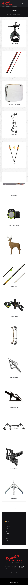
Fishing (7, 533)
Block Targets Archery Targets (14, 104)
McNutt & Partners (15, 582)
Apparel (7, 520)
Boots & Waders (9, 523)
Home (8, 15)
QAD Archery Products (14, 468)
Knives (7, 538)
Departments (13, 15)
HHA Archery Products (14, 316)
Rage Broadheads (14, 498)
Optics (7, 540)
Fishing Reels (8, 535)
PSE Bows (14, 438)
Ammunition (8, 518)
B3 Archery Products (14, 43)
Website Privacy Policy (18, 581)
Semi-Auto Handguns (10, 530)
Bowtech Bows (14, 134)
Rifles (7, 528)
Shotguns (8, 532)
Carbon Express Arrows (14, 165)
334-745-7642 (21, 566)
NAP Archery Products (14, 407)
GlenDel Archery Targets (14, 256)
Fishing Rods (8, 537)
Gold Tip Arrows (14, 286)
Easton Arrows (14, 195)
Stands (7, 542)
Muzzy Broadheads (14, 377)
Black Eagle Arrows (14, 74)
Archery (7, 521)
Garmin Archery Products (14, 225)
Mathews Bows (14, 347)
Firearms (7, 525)
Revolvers (8, 526)
